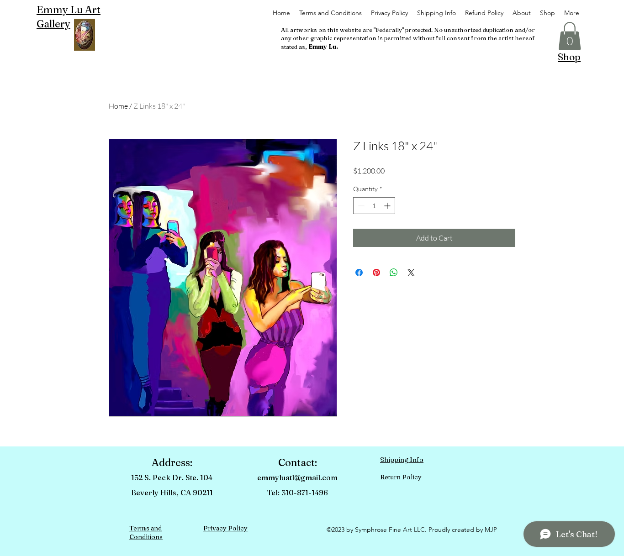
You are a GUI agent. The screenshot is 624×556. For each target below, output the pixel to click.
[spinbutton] (374, 206)
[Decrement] (360, 206)
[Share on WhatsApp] (393, 272)
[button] (570, 36)
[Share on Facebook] (359, 272)
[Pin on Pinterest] (376, 272)
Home (118, 105)
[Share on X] (411, 272)
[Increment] (388, 206)
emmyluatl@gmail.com (297, 477)
